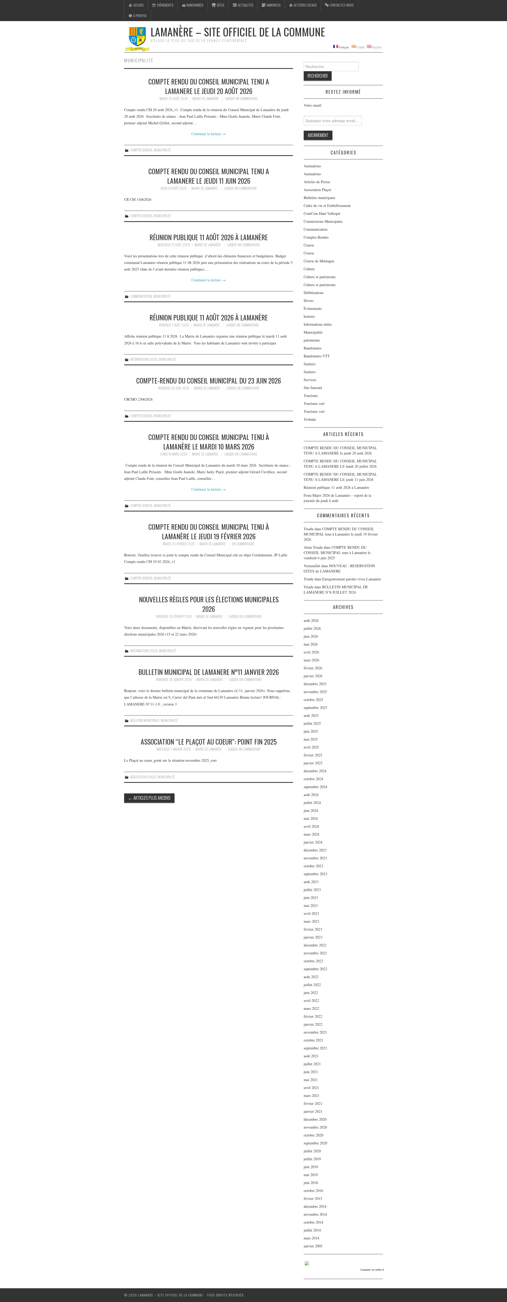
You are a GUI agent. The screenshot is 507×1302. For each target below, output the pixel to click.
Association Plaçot (143, 776)
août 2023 (311, 881)
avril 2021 (311, 1087)
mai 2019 (311, 1174)
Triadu (308, 578)
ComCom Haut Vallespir (322, 213)
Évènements (313, 308)
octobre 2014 (313, 1222)
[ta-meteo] (307, 1262)
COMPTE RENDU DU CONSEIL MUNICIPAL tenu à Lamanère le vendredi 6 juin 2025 (337, 552)
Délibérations (313, 292)
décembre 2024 (315, 770)
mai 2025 (311, 739)
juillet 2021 (312, 1063)
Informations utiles (143, 359)
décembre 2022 (315, 945)
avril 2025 (311, 747)
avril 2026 (311, 652)
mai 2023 (311, 905)
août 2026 (311, 620)
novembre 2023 (315, 857)
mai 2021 (311, 1079)
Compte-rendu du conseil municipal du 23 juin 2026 (208, 380)
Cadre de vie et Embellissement (327, 205)
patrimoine (312, 340)
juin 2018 (311, 1182)
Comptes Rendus (141, 150)
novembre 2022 (315, 952)
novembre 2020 (315, 1127)
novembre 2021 (315, 1032)
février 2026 (313, 667)
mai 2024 (311, 818)
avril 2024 (311, 826)
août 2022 (311, 976)
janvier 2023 (313, 937)
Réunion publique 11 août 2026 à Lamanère (208, 237)
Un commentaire (243, 543)
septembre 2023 (315, 873)
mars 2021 (311, 1095)
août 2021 (311, 1055)
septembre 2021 (315, 1047)
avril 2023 (311, 913)
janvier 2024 (313, 842)
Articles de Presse (317, 181)
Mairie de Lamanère (206, 98)
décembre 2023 (315, 850)
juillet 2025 (312, 723)
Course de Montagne (319, 260)
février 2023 (313, 929)
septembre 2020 (315, 1142)
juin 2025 (311, 731)
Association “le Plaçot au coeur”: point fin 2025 (209, 741)
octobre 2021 (313, 1040)
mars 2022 (311, 1008)
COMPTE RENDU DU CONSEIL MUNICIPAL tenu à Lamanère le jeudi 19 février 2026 (208, 531)
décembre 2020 (315, 1119)
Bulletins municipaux (144, 720)
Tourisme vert (314, 403)
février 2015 (313, 1198)
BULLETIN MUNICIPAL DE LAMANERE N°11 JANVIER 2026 (208, 672)
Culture (309, 268)
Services (310, 379)
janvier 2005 (313, 1245)
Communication (141, 296)
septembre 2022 (315, 968)
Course (309, 245)
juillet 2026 (312, 628)
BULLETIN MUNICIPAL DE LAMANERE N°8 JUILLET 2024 (336, 589)
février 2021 (313, 1103)
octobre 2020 (313, 1135)
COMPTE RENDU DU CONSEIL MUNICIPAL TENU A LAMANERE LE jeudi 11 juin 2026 (208, 176)
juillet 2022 (312, 984)
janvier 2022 (313, 1024)
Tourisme (311, 395)
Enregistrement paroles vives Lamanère (351, 578)
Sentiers (310, 363)
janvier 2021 (313, 1111)
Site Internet (313, 387)
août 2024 (311, 794)
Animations (312, 165)
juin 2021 (311, 1071)
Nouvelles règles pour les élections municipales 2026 (209, 604)
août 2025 (311, 715)
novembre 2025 (315, 691)
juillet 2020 (312, 1150)
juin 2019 (311, 1166)
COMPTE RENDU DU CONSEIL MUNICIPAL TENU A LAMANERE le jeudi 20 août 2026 (208, 86)
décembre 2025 (315, 683)
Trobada (310, 419)
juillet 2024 (312, 802)
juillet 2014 (312, 1230)
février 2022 (313, 1016)
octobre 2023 (313, 865)
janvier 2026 (313, 675)
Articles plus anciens (149, 797)
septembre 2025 (315, 707)
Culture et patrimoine (320, 276)
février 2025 (313, 754)
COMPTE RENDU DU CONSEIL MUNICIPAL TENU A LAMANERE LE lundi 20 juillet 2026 (340, 463)
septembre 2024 (315, 786)
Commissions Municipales (323, 221)
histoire (309, 316)
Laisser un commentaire (241, 98)
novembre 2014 (315, 1214)
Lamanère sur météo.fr (372, 1269)
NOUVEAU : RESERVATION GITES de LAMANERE (339, 568)
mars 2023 (311, 921)
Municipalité (162, 150)
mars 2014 (311, 1238)
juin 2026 (311, 636)
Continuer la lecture (208, 133)
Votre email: (313, 105)
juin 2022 (311, 992)
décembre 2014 (315, 1206)
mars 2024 (311, 834)
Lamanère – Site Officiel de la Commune (238, 32)
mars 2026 (311, 659)
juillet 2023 (312, 889)
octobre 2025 (313, 699)
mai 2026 (311, 644)
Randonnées (312, 348)
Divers (308, 300)
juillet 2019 (312, 1158)
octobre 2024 (313, 778)
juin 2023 (311, 897)
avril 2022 (311, 1000)
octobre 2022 (313, 960)
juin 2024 (311, 810)
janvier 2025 (313, 762)
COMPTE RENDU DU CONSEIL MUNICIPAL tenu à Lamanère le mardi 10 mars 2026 (208, 441)
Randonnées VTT (317, 355)
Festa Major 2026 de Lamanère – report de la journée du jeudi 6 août (337, 498)
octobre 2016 (313, 1190)
